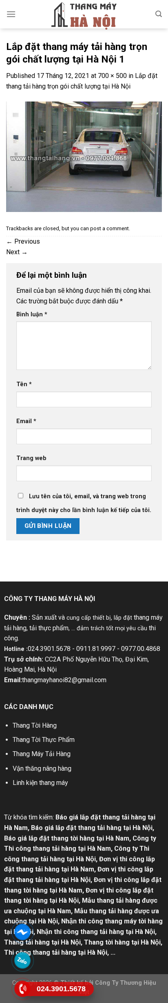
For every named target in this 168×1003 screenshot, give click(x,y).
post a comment (109, 228)
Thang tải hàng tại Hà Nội (42, 942)
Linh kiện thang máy (40, 783)
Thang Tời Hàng (35, 725)
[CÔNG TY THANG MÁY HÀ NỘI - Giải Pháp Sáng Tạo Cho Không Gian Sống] (84, 16)
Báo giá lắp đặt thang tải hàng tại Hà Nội (92, 828)
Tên (24, 384)
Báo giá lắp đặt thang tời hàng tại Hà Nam (66, 838)
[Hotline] (22, 988)
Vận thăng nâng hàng (42, 768)
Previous (23, 241)
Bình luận (31, 314)
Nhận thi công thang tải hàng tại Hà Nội (96, 932)
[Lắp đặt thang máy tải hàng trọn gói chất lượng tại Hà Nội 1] (84, 156)
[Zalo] (22, 960)
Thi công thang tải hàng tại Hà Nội (55, 952)
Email (26, 421)
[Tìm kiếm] (158, 14)
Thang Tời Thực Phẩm (44, 740)
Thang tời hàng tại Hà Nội (122, 942)
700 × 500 (112, 76)
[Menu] (11, 14)
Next (17, 252)
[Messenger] (22, 931)
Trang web (31, 458)
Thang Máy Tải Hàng (42, 754)
